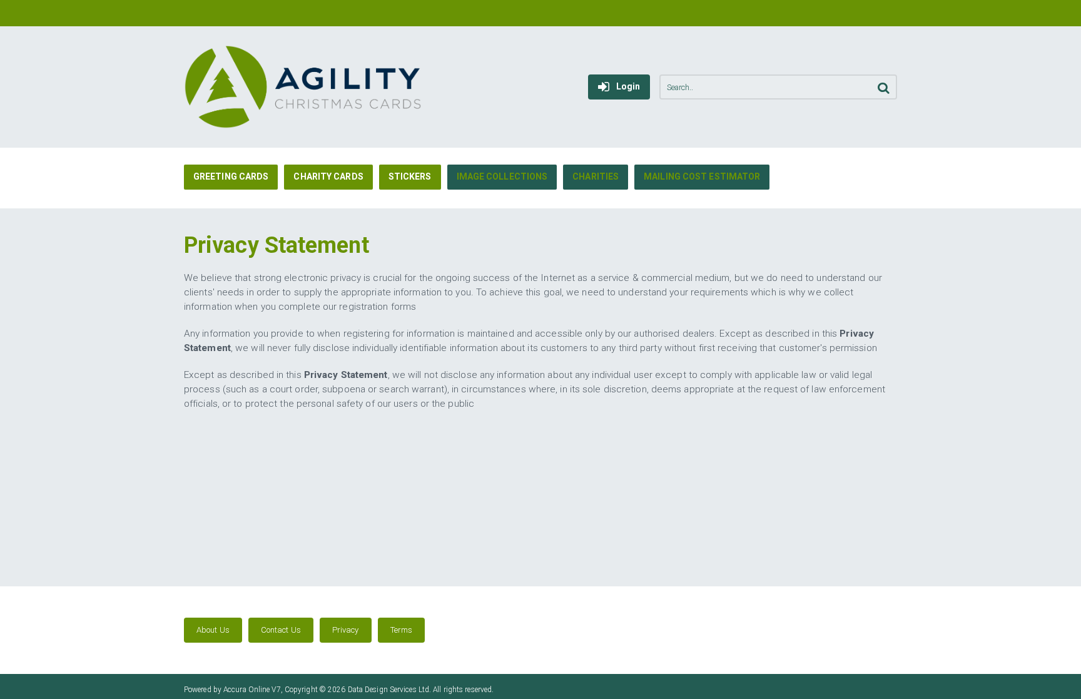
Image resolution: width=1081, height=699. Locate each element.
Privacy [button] (345, 630)
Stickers (410, 176)
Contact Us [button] (281, 630)
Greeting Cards (230, 176)
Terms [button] (401, 630)
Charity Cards (328, 176)
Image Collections (502, 176)
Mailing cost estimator (702, 176)
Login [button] (628, 86)
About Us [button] (213, 630)
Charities (595, 176)
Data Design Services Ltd (388, 689)
